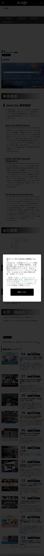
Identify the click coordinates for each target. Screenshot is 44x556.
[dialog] (22, 278)
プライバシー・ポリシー (21, 282)
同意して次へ (22, 292)
